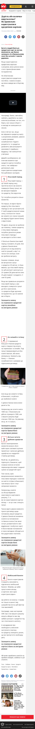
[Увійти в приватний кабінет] (26, 6)
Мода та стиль (26, 11)
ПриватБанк (4, 669)
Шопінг (3, 11)
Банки (13, 664)
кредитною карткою (9, 64)
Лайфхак (7, 664)
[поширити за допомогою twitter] (10, 36)
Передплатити (15, 6)
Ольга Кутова (8, 44)
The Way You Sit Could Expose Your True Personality (19, 688)
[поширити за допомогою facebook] (5, 36)
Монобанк (15, 667)
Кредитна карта (6, 667)
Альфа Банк (12, 669)
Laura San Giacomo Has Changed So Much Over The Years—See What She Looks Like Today (19, 705)
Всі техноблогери (6, 727)
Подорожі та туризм (15, 11)
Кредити (18, 664)
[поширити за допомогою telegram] (14, 36)
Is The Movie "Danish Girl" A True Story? (18, 695)
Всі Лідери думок (29, 724)
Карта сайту (8, 724)
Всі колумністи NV (18, 724)
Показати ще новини (17, 717)
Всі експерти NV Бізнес (28, 727)
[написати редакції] (18, 36)
